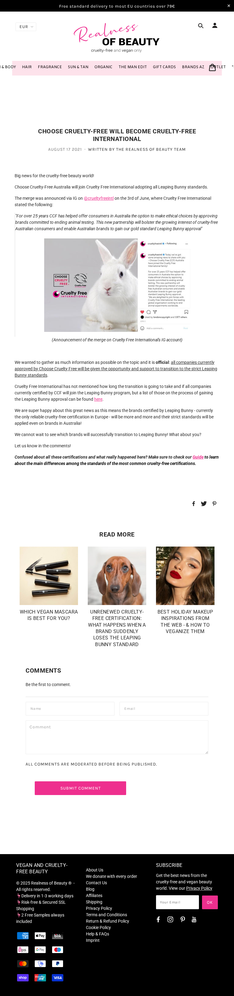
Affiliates (94, 895)
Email (131, 707)
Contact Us (96, 882)
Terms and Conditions (106, 914)
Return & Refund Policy (107, 921)
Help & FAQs (97, 933)
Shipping (94, 901)
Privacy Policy (99, 908)
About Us (94, 870)
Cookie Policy (98, 927)
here (98, 399)
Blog (90, 889)
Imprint (93, 940)
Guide (198, 457)
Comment (41, 726)
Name (36, 707)
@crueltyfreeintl (99, 198)
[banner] (117, 37)
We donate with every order (111, 876)
